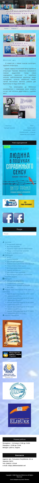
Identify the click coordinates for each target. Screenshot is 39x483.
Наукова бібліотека (19, 10)
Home (6, 28)
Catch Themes (25, 479)
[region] (19, 106)
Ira (14, 60)
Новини (14, 28)
